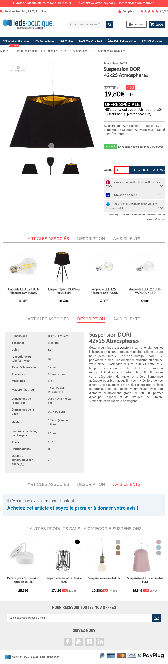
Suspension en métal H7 (104, 578)
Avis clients (126, 238)
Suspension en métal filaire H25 (64, 579)
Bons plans (11, 48)
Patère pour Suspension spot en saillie (23, 579)
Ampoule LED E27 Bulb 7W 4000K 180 (145, 290)
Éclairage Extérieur (90, 40)
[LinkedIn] (100, 642)
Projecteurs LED (44, 40)
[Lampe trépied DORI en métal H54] (63, 267)
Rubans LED (66, 40)
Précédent (7, 166)
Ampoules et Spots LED (16, 40)
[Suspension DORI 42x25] (30, 166)
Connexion (138, 24)
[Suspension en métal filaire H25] (63, 555)
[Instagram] (89, 642)
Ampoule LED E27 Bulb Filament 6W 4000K (23, 290)
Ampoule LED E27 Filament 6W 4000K (104, 290)
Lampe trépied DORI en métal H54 (64, 290)
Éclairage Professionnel (122, 40)
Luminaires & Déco (152, 40)
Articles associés (48, 319)
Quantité (108, 170)
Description (91, 238)
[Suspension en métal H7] (104, 555)
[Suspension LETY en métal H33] (145, 555)
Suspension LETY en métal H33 (145, 579)
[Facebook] (68, 642)
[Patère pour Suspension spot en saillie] (23, 555)
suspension (123, 347)
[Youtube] (79, 642)
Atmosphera (111, 63)
